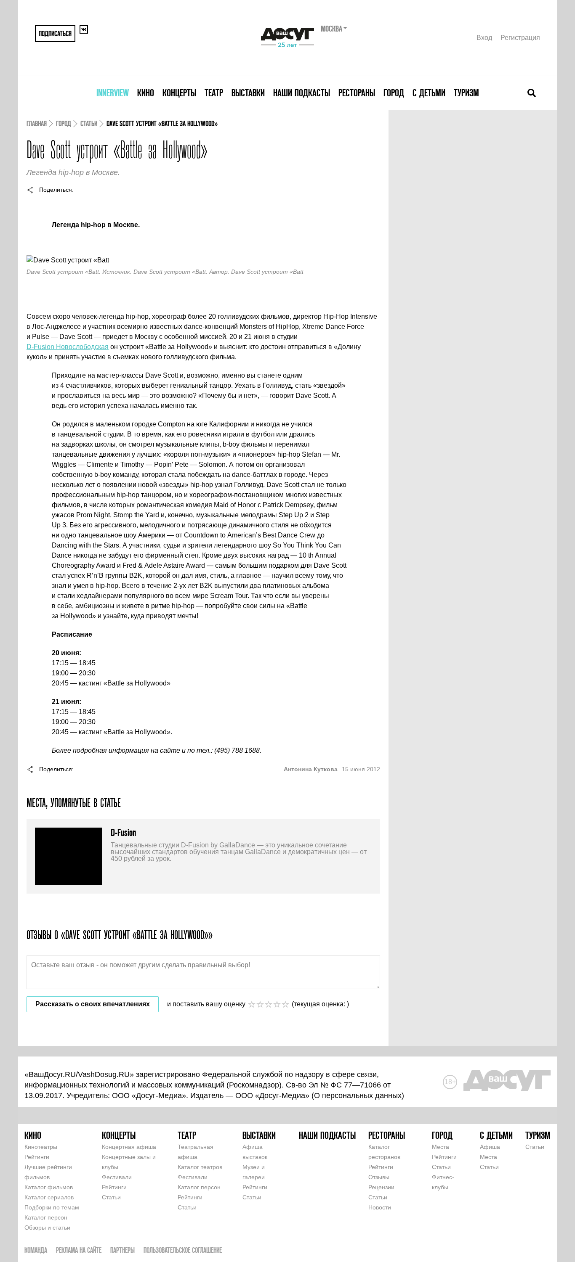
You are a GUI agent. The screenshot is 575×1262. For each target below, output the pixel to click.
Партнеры (122, 1250)
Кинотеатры (40, 1146)
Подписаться (55, 33)
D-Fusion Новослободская (68, 346)
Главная (37, 123)
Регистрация (520, 37)
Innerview (112, 92)
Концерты (179, 92)
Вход (484, 37)
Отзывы (378, 1177)
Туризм (466, 92)
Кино (145, 92)
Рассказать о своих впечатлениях (92, 1004)
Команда (35, 1250)
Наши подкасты (301, 92)
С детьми (429, 92)
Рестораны (356, 92)
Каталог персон (45, 1217)
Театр (214, 92)
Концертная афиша (129, 1146)
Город (393, 92)
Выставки (248, 92)
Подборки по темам (51, 1207)
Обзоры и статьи (47, 1227)
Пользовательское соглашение (183, 1250)
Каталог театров (200, 1167)
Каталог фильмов (48, 1187)
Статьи (88, 123)
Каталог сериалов (49, 1197)
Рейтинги (36, 1157)
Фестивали (117, 1177)
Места (440, 1146)
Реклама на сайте (78, 1250)
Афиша (490, 1146)
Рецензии (381, 1187)
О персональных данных (358, 1095)
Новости (379, 1207)
